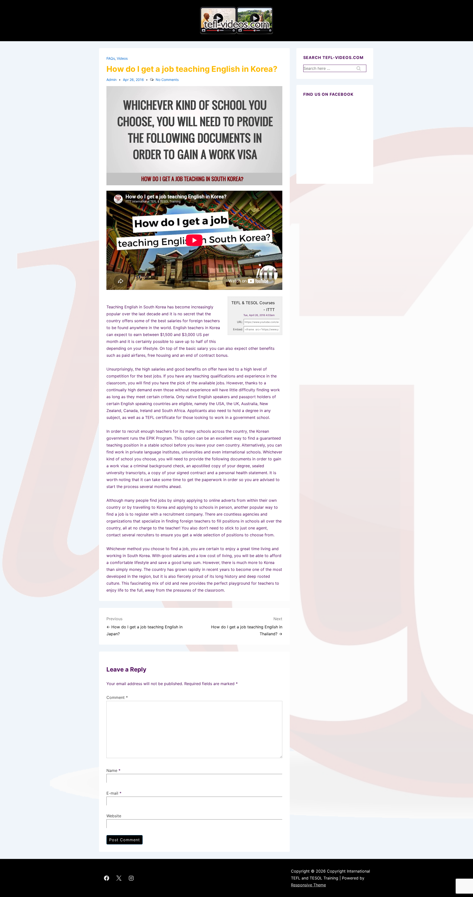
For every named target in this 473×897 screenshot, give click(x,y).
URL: (240, 322)
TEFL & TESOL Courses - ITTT (253, 306)
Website (113, 815)
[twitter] (119, 878)
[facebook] (106, 878)
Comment (117, 697)
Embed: (238, 329)
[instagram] (131, 878)
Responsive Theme (308, 884)
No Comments (167, 79)
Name (111, 770)
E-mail (112, 793)
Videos (122, 58)
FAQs (110, 58)
